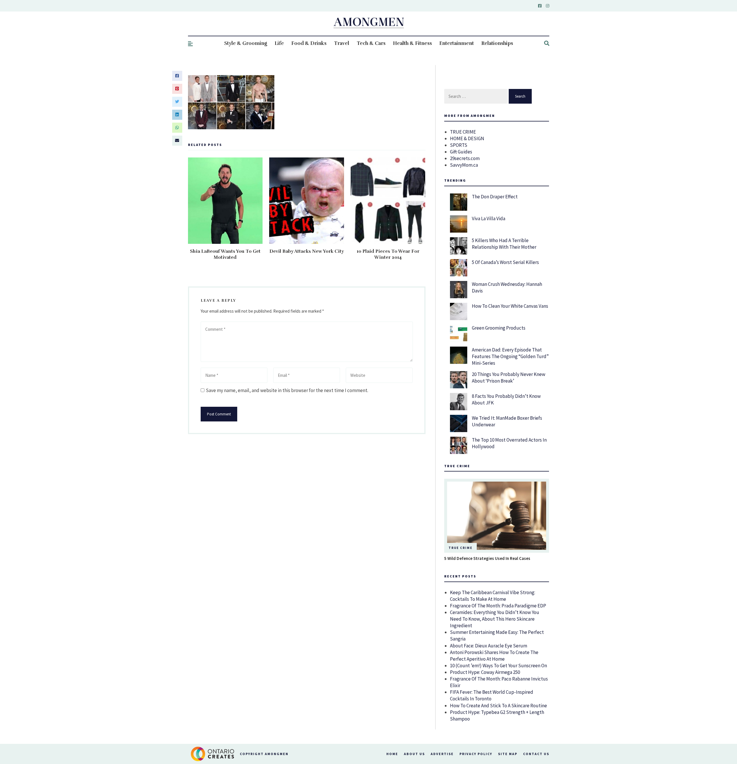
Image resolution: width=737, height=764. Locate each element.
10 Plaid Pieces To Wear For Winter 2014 (388, 254)
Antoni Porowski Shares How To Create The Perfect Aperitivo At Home (494, 655)
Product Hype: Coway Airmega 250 (485, 672)
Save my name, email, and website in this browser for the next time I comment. (287, 390)
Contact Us (536, 754)
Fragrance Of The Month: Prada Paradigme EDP (498, 606)
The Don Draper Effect (495, 196)
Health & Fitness (412, 43)
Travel (341, 43)
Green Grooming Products (498, 328)
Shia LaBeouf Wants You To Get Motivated (225, 254)
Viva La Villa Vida (488, 218)
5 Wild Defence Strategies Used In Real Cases (487, 558)
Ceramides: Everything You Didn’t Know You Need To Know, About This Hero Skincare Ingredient (494, 619)
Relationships (497, 43)
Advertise (442, 754)
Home (392, 754)
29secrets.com (465, 158)
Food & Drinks (308, 43)
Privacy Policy (475, 754)
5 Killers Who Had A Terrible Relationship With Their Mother (504, 243)
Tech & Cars (371, 43)
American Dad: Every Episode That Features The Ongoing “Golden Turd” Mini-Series (510, 356)
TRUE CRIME (463, 132)
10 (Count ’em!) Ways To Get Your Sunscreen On (498, 665)
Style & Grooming (245, 43)
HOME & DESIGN (467, 138)
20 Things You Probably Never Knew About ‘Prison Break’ (508, 377)
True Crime (460, 548)
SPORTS (458, 145)
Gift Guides (461, 152)
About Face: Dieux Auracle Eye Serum (488, 646)
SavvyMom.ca (464, 165)
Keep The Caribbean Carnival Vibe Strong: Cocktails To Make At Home (492, 595)
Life (279, 43)
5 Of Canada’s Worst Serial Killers (505, 262)
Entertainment (456, 43)
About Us (414, 754)
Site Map (507, 754)
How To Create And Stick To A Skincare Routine (498, 705)
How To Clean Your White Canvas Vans (510, 306)
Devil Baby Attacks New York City (306, 251)
